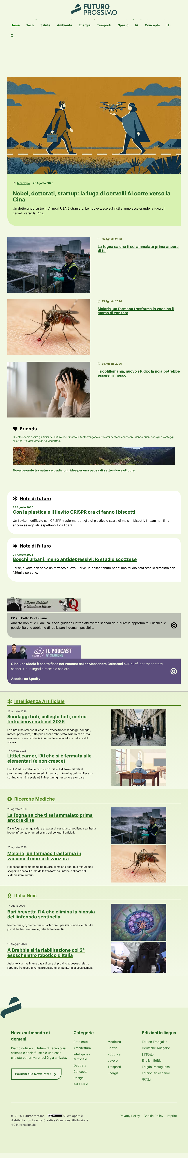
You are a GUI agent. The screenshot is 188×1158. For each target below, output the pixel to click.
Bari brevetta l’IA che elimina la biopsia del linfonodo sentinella (51, 914)
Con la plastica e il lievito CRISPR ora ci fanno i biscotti (74, 512)
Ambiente (64, 25)
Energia (85, 25)
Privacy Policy (130, 1116)
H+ (169, 25)
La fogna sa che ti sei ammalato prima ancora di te (138, 248)
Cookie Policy (153, 1116)
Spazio (123, 25)
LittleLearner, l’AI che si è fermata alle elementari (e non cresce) (49, 758)
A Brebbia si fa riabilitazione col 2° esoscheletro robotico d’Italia (46, 952)
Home (15, 25)
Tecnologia (23, 183)
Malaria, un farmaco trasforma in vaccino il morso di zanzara (136, 311)
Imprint (172, 1116)
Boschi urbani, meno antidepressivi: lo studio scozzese (75, 559)
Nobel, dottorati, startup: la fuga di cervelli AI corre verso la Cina (91, 196)
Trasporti (104, 25)
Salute (45, 25)
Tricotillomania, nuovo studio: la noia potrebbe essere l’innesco (139, 373)
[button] (12, 36)
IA (136, 25)
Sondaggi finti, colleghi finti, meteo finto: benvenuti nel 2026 (46, 719)
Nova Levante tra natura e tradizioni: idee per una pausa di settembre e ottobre (74, 470)
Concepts (152, 25)
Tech (30, 25)
